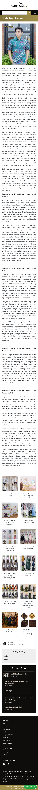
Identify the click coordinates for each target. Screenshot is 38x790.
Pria (4, 723)
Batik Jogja (8, 691)
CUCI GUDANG (7, 743)
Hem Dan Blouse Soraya (9, 495)
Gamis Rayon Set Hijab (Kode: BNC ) (28, 548)
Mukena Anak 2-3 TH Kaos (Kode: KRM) (28, 495)
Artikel (6, 656)
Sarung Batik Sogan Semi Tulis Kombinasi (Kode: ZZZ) (10, 576)
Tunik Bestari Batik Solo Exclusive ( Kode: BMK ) (10, 548)
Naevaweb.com (23, 788)
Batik (6, 660)
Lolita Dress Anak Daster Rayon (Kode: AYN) (9, 522)
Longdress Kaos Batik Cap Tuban (10, 631)
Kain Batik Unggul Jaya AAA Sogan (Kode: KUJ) (28, 632)
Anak (4, 732)
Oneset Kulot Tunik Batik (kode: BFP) (10, 602)
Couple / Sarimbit (8, 735)
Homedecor (6, 740)
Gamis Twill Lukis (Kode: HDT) (28, 574)
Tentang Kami (7, 752)
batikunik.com (16, 786)
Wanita (5, 726)
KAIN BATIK (6, 729)
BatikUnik (11, 642)
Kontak (5, 755)
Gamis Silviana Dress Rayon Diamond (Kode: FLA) (28, 604)
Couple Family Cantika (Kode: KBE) (28, 521)
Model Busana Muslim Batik (13, 707)
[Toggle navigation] (35, 12)
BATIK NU (6, 737)
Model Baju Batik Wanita (19, 674)
